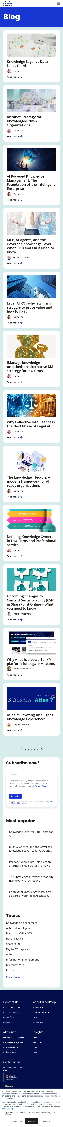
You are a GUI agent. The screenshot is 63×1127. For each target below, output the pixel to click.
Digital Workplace (17, 949)
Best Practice (14, 938)
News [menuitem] (35, 1037)
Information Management (22, 959)
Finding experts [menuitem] (9, 1052)
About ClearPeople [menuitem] (45, 1002)
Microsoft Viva (15, 964)
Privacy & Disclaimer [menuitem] (41, 1012)
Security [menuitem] (36, 1017)
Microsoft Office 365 (19, 933)
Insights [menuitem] (38, 1032)
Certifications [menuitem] (12, 1062)
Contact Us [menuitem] (10, 1002)
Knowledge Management (21, 923)
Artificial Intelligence (19, 928)
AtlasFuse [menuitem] (9, 1032)
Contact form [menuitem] (8, 1017)
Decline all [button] (46, 1121)
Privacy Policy (7, 1108)
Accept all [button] (31, 1121)
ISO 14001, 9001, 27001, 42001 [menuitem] (13, 1068)
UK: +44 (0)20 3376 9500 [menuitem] (13, 1007)
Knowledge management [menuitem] (13, 1037)
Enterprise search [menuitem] (10, 1047)
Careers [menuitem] (6, 1022)
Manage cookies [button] (16, 1121)
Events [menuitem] (35, 1052)
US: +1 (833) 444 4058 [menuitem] (12, 1012)
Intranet (11, 970)
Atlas (9, 954)
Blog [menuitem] (35, 1047)
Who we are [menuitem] (38, 1007)
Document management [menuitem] (13, 1042)
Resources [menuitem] (37, 1042)
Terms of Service (17, 803)
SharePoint (13, 944)
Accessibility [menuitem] (38, 1022)
